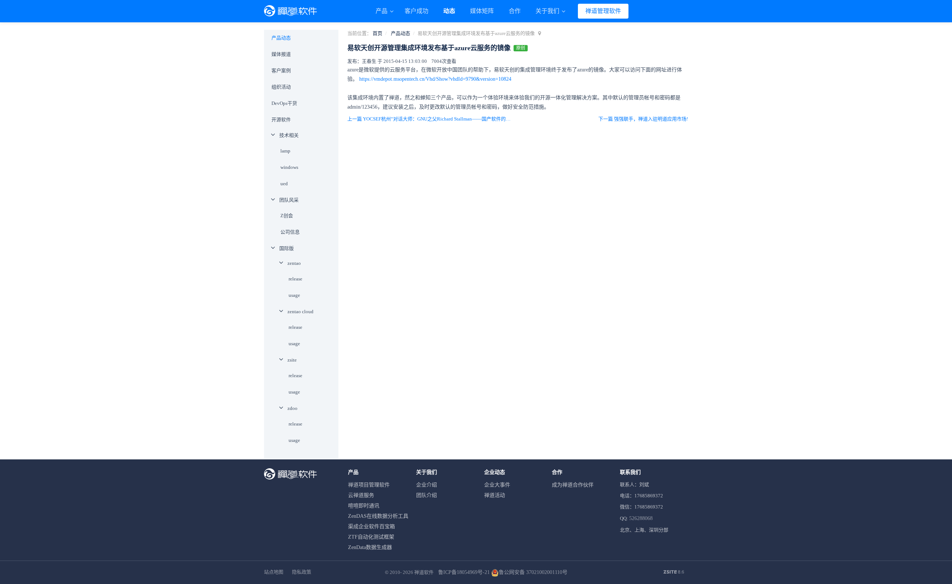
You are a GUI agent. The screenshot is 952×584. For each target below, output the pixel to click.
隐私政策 (301, 572)
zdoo (292, 408)
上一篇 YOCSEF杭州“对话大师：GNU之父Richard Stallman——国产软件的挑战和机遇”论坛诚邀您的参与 (430, 119)
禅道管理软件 (603, 11)
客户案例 (281, 70)
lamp (285, 151)
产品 (382, 11)
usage (294, 295)
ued (284, 183)
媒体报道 (281, 54)
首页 (377, 33)
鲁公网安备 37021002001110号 (533, 572)
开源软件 (281, 119)
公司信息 (290, 232)
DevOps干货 (284, 103)
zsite (292, 360)
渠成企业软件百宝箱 (371, 526)
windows (289, 167)
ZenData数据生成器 (370, 547)
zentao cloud (300, 311)
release (295, 279)
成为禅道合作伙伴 (573, 485)
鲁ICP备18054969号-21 (464, 572)
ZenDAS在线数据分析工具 (378, 516)
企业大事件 (497, 485)
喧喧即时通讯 (363, 505)
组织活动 (281, 87)
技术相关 (289, 135)
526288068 (641, 518)
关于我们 (548, 11)
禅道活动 (494, 495)
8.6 (673, 572)
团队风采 (289, 200)
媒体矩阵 (482, 11)
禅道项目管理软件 (369, 485)
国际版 (286, 248)
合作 (515, 11)
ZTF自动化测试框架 (371, 537)
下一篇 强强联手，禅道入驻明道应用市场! (643, 119)
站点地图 (273, 572)
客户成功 (416, 11)
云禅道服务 (361, 495)
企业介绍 (426, 485)
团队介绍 (426, 495)
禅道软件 (424, 572)
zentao (294, 263)
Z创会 (286, 215)
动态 (449, 11)
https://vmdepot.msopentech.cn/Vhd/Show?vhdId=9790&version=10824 (435, 79)
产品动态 (400, 33)
